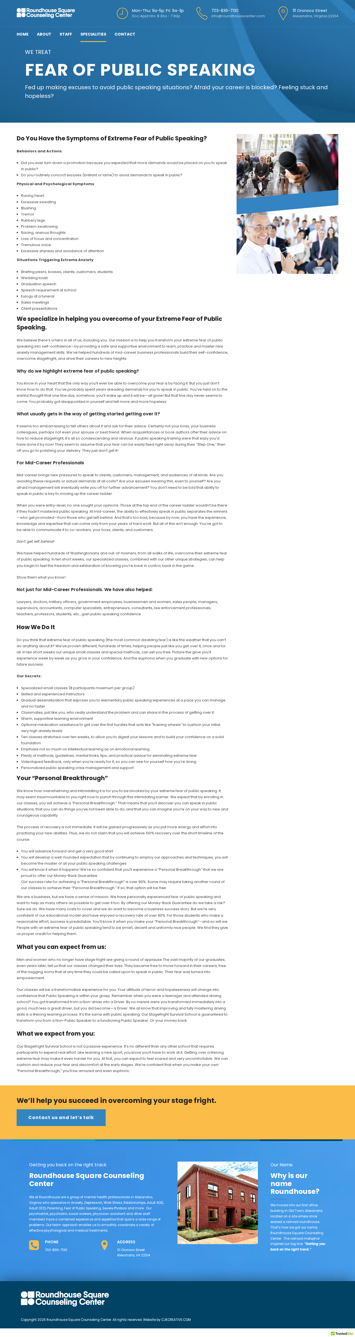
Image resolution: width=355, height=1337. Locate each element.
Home (23, 34)
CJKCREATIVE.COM (176, 1320)
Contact (125, 34)
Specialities (93, 34)
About (44, 34)
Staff (66, 34)
